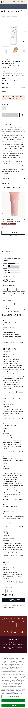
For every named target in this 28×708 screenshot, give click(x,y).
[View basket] (24, 11)
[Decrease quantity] (4, 108)
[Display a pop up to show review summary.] (13, 225)
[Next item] (24, 214)
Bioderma (14, 16)
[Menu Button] (1, 11)
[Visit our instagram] (11, 632)
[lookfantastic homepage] (13, 11)
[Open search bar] (4, 11)
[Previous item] (2, 214)
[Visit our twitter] (8, 632)
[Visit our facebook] (4, 632)
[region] (13, 680)
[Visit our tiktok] (19, 632)
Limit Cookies (13, 700)
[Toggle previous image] (1, 31)
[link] (22, 11)
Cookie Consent (13, 652)
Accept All (13, 705)
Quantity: (5, 104)
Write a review (5, 80)
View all (23, 87)
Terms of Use (18, 693)
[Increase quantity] (14, 108)
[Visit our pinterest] (22, 632)
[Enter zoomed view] (24, 41)
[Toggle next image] (25, 31)
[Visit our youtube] (15, 632)
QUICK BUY (14, 232)
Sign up (13, 625)
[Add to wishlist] (22, 115)
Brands (8, 16)
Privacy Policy (9, 693)
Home (3, 16)
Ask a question (15, 80)
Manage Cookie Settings (13, 696)
